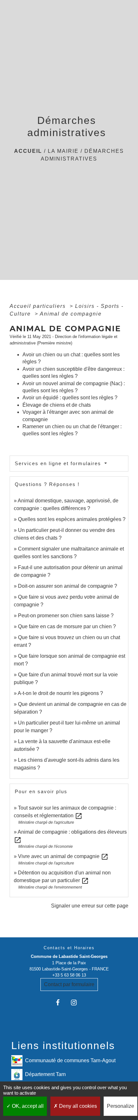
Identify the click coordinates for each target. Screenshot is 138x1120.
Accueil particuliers (39, 306)
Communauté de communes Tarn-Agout (70, 1060)
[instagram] (77, 1002)
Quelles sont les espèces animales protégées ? (71, 519)
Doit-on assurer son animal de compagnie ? (67, 586)
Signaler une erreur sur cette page (89, 905)
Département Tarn (45, 1074)
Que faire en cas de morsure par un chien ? (67, 626)
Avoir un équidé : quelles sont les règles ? (69, 397)
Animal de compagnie (71, 314)
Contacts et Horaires (69, 947)
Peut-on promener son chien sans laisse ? (66, 615)
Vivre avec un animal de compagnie (63, 856)
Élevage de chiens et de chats (56, 405)
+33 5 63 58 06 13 (69, 975)
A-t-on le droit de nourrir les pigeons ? (60, 693)
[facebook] (61, 1002)
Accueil (28, 151)
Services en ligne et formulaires (59, 463)
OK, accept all (27, 1106)
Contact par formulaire (69, 984)
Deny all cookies (77, 1106)
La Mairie (63, 151)
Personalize (120, 1106)
